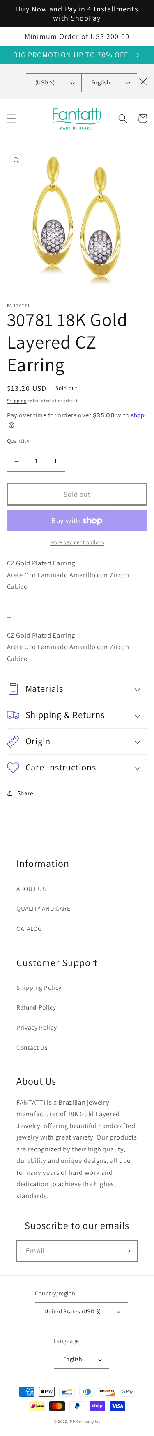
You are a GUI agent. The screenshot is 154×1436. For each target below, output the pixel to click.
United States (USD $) (72, 1311)
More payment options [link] (77, 542)
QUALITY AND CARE (43, 908)
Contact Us (32, 1047)
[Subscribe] (127, 1251)
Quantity (18, 440)
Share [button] (25, 793)
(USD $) (45, 82)
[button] (11, 118)
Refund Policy (36, 1007)
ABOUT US (31, 888)
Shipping (17, 400)
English (100, 82)
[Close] (143, 81)
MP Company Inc (85, 1421)
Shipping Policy (39, 987)
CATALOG (29, 928)
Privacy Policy (36, 1027)
